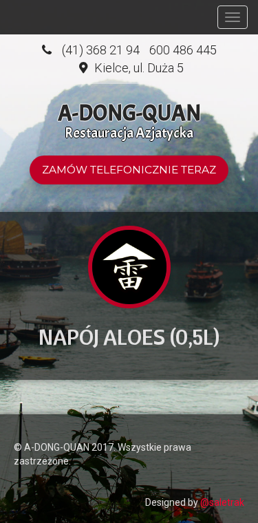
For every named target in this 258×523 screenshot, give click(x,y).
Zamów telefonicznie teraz (129, 169)
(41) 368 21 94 (101, 50)
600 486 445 (183, 50)
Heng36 (27, 424)
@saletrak (222, 502)
